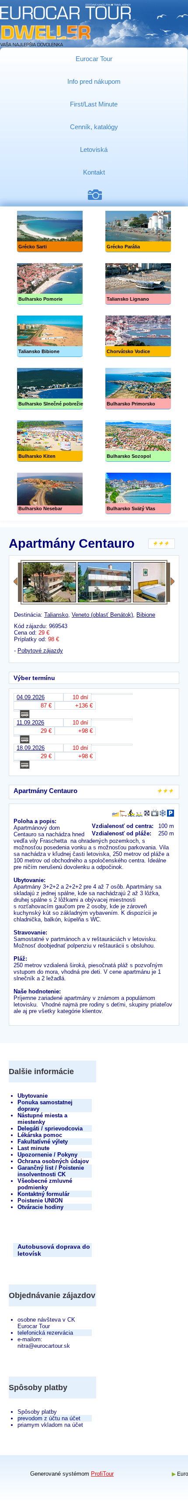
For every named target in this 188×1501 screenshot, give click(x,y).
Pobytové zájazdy (40, 650)
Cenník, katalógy (94, 127)
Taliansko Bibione (50, 336)
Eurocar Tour (94, 58)
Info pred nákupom (94, 81)
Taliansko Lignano (138, 284)
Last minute (33, 1148)
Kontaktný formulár (43, 1194)
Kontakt (94, 172)
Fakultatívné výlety (42, 1141)
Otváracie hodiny (40, 1207)
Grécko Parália (138, 231)
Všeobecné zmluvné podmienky (44, 1184)
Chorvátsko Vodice (138, 336)
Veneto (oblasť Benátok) (102, 614)
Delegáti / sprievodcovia (50, 1128)
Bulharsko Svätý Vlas (138, 493)
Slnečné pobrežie (50, 388)
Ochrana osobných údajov (53, 1161)
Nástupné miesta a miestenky (42, 1118)
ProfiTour (102, 1473)
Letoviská (94, 149)
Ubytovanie (32, 1095)
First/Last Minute (94, 104)
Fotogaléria (98, 195)
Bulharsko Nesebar (50, 493)
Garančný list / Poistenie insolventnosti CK (50, 1171)
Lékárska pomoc (39, 1135)
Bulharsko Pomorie (50, 284)
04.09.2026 (31, 697)
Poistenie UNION (40, 1200)
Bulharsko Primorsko (138, 388)
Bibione (145, 614)
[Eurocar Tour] (65, 25)
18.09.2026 (31, 748)
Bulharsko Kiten (50, 441)
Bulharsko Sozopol (138, 441)
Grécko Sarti (50, 231)
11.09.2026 (30, 722)
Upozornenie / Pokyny (47, 1154)
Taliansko (56, 614)
